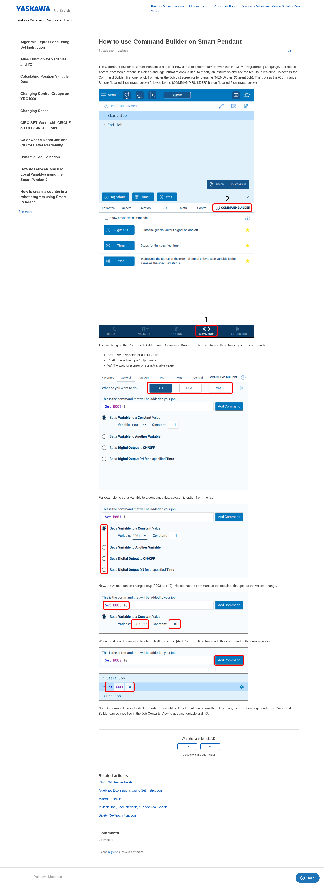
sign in (112, 852)
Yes (187, 746)
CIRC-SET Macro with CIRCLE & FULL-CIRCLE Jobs (45, 125)
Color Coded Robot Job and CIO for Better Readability (44, 142)
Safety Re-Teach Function (117, 815)
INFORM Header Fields (116, 782)
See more (25, 212)
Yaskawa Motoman (29, 20)
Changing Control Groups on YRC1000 (44, 96)
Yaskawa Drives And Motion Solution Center (273, 6)
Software (52, 20)
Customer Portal (225, 6)
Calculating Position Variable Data (44, 79)
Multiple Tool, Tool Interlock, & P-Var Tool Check (133, 807)
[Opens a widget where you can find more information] (307, 878)
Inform (68, 20)
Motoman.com (199, 6)
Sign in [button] (155, 11)
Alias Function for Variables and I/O (43, 61)
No (210, 746)
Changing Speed (34, 111)
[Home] (33, 8)
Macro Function (110, 799)
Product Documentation (167, 6)
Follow (290, 51)
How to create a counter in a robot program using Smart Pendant (43, 197)
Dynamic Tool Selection (40, 157)
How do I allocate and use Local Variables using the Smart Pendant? (41, 174)
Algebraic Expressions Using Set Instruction (44, 44)
